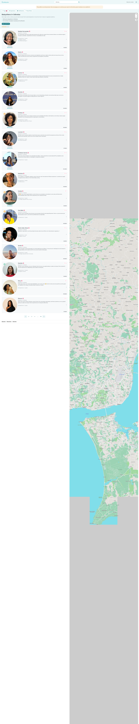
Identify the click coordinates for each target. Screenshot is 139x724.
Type (5, 10)
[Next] (43, 316)
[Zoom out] (136, 17)
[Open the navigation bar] (136, 2)
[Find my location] (136, 20)
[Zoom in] (136, 15)
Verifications (21, 10)
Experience (12, 10)
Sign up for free (5, 23)
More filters (29, 10)
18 (40, 316)
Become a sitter (130, 2)
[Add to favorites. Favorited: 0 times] (66, 191)
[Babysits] (5, 2)
